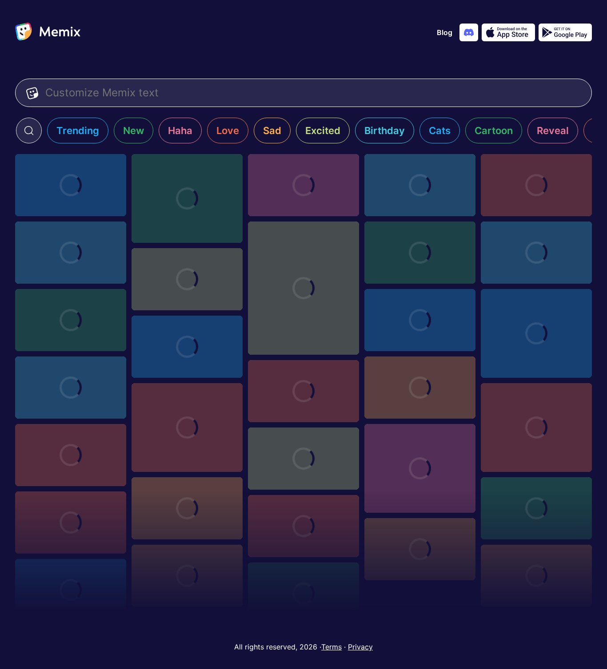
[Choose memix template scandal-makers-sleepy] (419, 387)
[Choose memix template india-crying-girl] (419, 253)
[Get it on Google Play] (565, 32)
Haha (180, 130)
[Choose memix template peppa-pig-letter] (419, 320)
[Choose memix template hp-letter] (187, 576)
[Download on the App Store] (508, 32)
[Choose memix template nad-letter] (70, 185)
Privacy (360, 646)
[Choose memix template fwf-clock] (187, 508)
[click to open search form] (28, 130)
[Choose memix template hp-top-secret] (303, 526)
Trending (77, 130)
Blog (444, 32)
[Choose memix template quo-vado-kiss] (536, 333)
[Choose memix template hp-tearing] (419, 549)
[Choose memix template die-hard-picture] (187, 347)
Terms (331, 646)
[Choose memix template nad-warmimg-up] (187, 198)
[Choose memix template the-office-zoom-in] (70, 387)
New (133, 130)
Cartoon (494, 130)
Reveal (553, 130)
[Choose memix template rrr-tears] (70, 522)
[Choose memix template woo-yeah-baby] (536, 427)
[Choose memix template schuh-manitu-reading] (187, 279)
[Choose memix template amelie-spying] (536, 576)
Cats (440, 130)
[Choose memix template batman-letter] (419, 185)
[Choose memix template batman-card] (536, 185)
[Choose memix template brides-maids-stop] (536, 508)
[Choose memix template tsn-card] (303, 593)
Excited (322, 130)
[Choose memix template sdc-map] (303, 391)
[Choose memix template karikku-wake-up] (303, 459)
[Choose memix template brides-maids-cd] (187, 427)
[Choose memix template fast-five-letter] (70, 320)
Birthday (384, 130)
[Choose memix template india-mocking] (536, 253)
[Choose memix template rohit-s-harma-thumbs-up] (70, 455)
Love (227, 130)
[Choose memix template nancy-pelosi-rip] (303, 288)
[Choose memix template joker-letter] (70, 253)
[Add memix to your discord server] (468, 32)
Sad (272, 130)
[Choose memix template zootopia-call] (70, 590)
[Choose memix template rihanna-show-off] (419, 468)
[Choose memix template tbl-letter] (303, 185)
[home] (47, 32)
